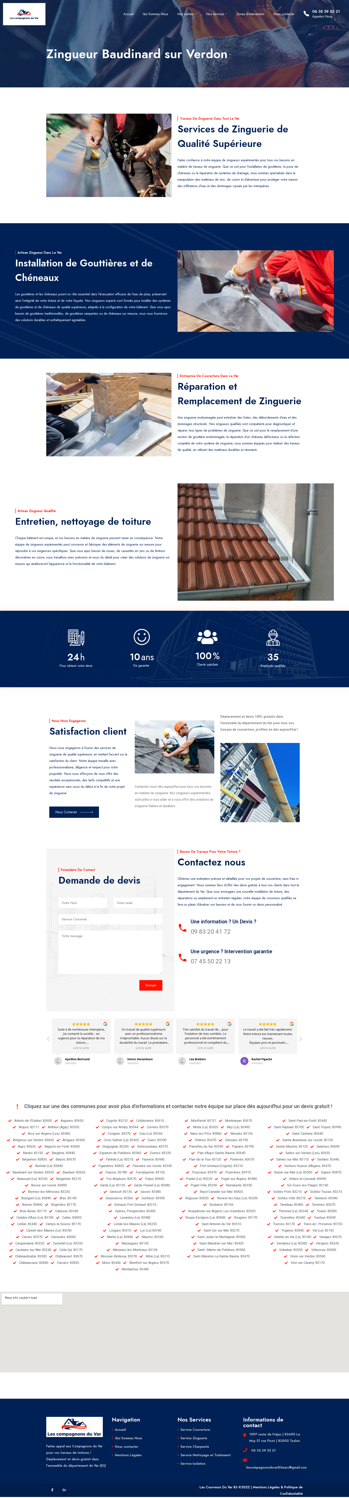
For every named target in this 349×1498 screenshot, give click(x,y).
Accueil (128, 14)
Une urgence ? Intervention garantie (231, 951)
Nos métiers (185, 14)
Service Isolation (193, 1463)
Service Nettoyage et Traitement (206, 1455)
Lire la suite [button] (81, 1048)
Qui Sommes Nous (155, 14)
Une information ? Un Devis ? (223, 922)
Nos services (215, 14)
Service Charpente (195, 1446)
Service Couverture (195, 1429)
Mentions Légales (128, 1455)
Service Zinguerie (194, 1438)
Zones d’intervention (250, 14)
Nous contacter (283, 14)
